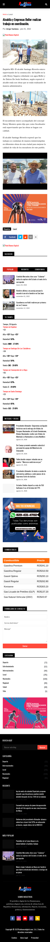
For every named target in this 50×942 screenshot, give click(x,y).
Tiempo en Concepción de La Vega (15, 369)
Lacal (10, 14)
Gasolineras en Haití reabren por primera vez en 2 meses (31, 303)
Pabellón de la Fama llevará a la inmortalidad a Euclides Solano (27, 842)
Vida (25, 691)
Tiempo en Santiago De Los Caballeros (17, 348)
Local (25, 674)
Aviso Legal (24, 937)
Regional (25, 682)
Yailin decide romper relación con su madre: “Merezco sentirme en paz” (29, 460)
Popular (10, 269)
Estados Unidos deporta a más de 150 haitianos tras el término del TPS (30, 486)
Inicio (5, 14)
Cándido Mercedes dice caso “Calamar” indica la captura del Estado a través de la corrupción (31, 279)
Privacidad (34, 937)
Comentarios (40, 269)
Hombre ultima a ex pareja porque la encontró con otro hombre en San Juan (30, 292)
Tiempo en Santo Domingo (12, 391)
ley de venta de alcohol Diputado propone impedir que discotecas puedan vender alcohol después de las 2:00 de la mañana (31, 794)
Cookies (14, 937)
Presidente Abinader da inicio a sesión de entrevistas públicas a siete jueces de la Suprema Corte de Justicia (31, 474)
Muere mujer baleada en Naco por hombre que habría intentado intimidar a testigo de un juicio (31, 870)
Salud (25, 687)
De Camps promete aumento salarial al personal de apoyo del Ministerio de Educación (30, 448)
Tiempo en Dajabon (10, 326)
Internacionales (25, 670)
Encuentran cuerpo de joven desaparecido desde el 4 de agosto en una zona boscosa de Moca (31, 808)
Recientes (25, 269)
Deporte (25, 662)
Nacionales (25, 678)
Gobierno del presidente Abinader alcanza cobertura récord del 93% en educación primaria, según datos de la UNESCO (31, 822)
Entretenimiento (25, 666)
